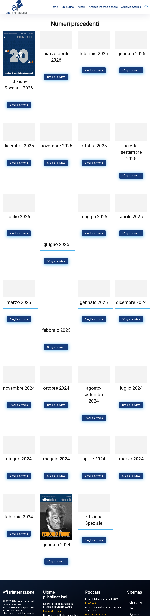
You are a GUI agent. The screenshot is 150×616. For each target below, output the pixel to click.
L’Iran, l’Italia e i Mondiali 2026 (101, 605)
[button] (146, 7)
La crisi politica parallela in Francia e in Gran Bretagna (58, 612)
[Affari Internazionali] (20, 7)
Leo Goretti (90, 609)
